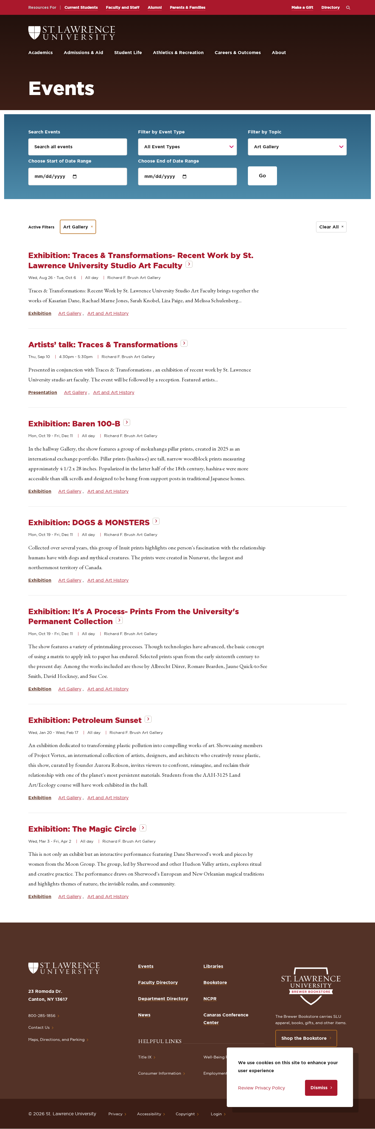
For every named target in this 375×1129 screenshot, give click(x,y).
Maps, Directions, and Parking (56, 1039)
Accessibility (149, 1114)
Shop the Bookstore (304, 1038)
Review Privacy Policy (261, 1087)
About (279, 52)
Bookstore (215, 982)
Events (145, 966)
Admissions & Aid (83, 52)
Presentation (42, 392)
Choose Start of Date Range (59, 160)
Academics (40, 52)
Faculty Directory (158, 982)
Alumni (155, 7)
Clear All (329, 226)
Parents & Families (187, 7)
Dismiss (319, 1087)
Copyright (185, 1114)
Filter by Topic (264, 131)
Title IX (145, 1057)
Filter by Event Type (161, 131)
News (144, 1014)
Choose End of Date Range (168, 160)
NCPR (210, 998)
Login (216, 1114)
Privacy (115, 1114)
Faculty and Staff (122, 7)
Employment (215, 1073)
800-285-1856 (41, 1015)
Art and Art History (107, 313)
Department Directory (163, 998)
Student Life (128, 52)
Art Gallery (75, 226)
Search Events (44, 131)
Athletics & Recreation (178, 52)
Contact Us (39, 1027)
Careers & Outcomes (238, 52)
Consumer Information (159, 1073)
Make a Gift (302, 7)
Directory (330, 7)
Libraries (213, 966)
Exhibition (39, 313)
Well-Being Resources (224, 1057)
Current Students (81, 7)
